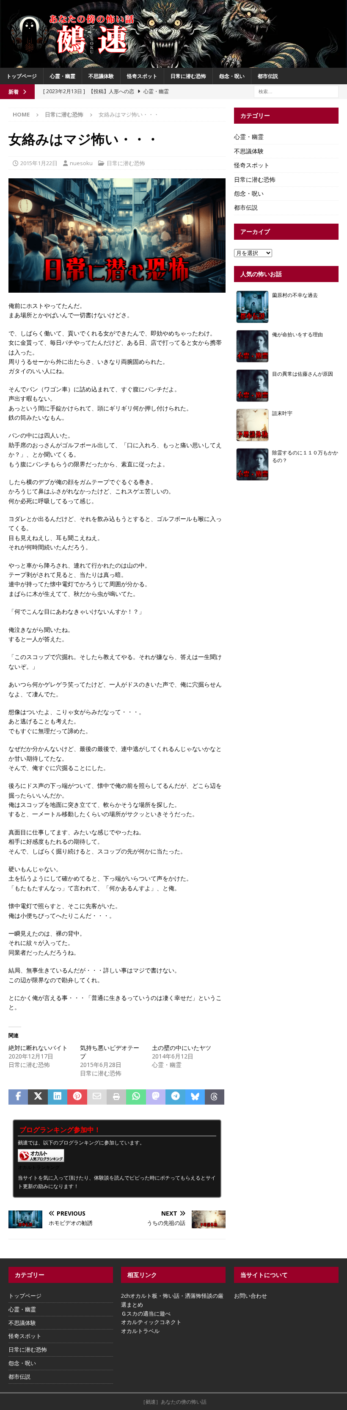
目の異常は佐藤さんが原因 (302, 373)
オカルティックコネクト (151, 1322)
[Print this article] (116, 1097)
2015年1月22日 (39, 163)
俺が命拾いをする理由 (297, 334)
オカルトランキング (39, 1167)
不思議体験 (101, 76)
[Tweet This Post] (37, 1097)
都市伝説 (268, 76)
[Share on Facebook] (18, 1097)
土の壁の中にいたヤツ (181, 1048)
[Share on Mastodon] (155, 1097)
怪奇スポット (142, 76)
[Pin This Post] (77, 1097)
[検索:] (296, 91)
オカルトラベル (140, 1331)
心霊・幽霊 (62, 76)
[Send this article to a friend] (97, 1097)
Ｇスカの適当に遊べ (146, 1313)
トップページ (21, 76)
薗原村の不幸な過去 (295, 294)
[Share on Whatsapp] (136, 1097)
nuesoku (81, 163)
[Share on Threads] (214, 1097)
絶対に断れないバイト (38, 1048)
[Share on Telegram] (175, 1097)
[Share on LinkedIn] (57, 1097)
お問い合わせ (250, 1295)
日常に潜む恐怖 (188, 76)
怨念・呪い (232, 76)
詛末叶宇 (282, 413)
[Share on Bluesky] (195, 1097)
